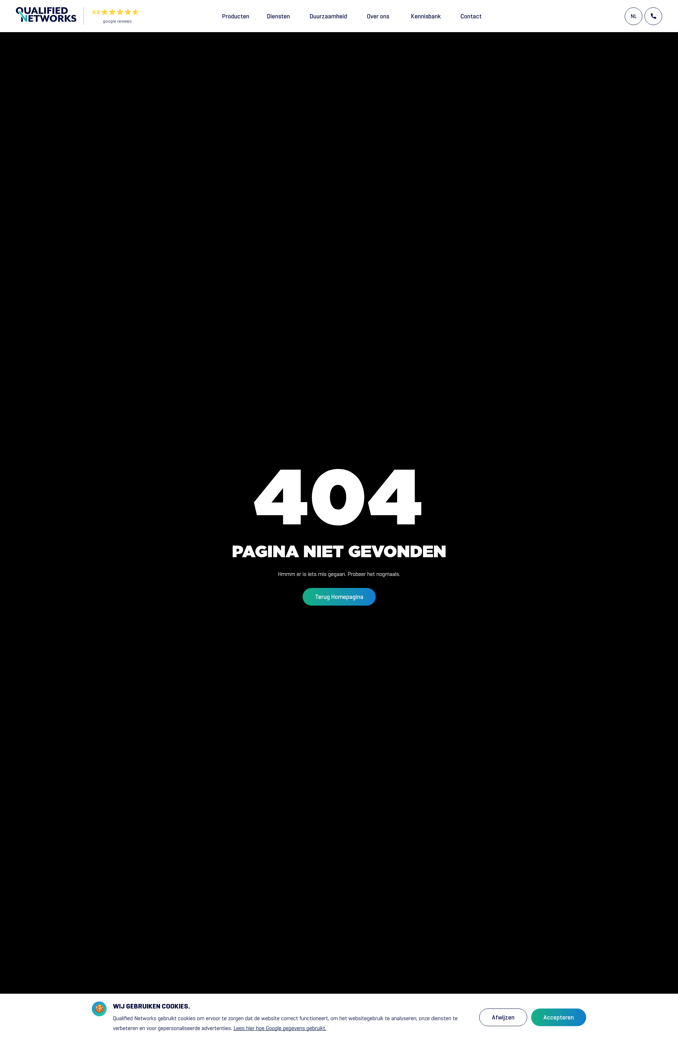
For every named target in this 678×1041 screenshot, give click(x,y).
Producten (235, 16)
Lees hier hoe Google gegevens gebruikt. (279, 1028)
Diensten (278, 16)
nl (634, 16)
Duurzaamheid (328, 16)
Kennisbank (426, 16)
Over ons (378, 16)
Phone (653, 16)
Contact (471, 16)
